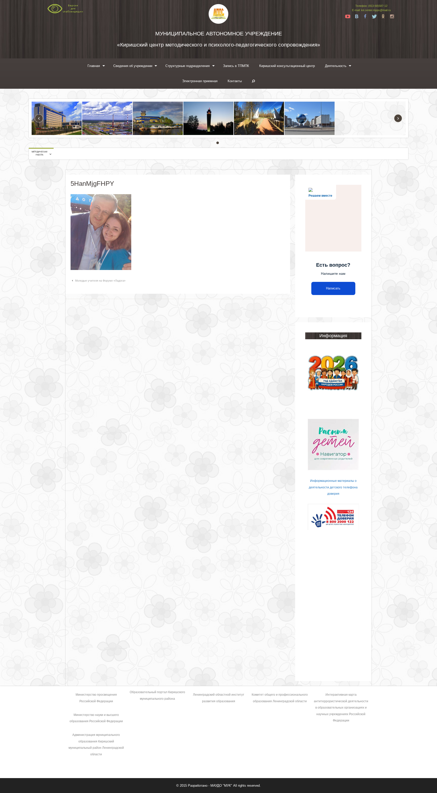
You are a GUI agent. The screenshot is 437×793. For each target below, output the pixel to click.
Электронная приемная (199, 81)
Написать (333, 288)
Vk (356, 16)
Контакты (235, 81)
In (392, 16)
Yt (347, 16)
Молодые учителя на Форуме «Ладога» (100, 280)
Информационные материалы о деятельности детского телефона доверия (333, 487)
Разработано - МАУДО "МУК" (210, 785)
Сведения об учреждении (132, 66)
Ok (383, 16)
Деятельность (335, 66)
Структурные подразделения (187, 66)
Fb (365, 16)
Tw (374, 16)
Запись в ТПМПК (236, 66)
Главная (94, 66)
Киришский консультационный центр (287, 66)
